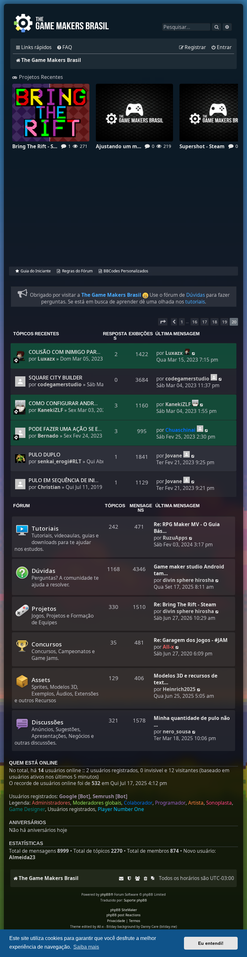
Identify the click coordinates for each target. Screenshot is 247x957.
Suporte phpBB (135, 900)
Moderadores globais (97, 803)
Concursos (47, 644)
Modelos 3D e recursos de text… (185, 679)
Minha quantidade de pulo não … (192, 721)
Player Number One (121, 809)
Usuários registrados (71, 809)
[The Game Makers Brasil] (64, 24)
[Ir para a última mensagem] (187, 351)
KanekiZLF (50, 410)
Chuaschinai (180, 430)
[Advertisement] (123, 213)
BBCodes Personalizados (126, 271)
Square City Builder (55, 377)
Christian (49, 487)
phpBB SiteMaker (123, 910)
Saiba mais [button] (86, 947)
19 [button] (224, 322)
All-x (168, 647)
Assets (41, 680)
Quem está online (33, 762)
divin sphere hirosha (188, 580)
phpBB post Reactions (123, 915)
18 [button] (214, 322)
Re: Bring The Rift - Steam (185, 604)
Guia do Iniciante (36, 271)
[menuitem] (64, 47)
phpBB (105, 894)
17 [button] (204, 322)
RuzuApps (175, 537)
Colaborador (138, 803)
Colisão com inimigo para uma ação (79, 351)
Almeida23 (22, 857)
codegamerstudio (60, 384)
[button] (163, 322)
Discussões (47, 722)
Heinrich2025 (179, 689)
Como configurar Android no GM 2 (77, 403)
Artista (196, 803)
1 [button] (182, 322)
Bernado (48, 435)
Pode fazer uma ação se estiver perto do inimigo (96, 428)
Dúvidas (195, 295)
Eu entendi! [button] (211, 943)
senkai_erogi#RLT (59, 461)
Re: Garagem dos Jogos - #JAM (191, 640)
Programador (170, 803)
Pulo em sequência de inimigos (70, 480)
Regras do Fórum (77, 271)
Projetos (44, 608)
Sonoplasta (219, 803)
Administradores (51, 803)
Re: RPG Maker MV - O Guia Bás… (187, 527)
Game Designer (27, 809)
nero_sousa (177, 731)
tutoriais (195, 301)
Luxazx (46, 358)
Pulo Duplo (44, 454)
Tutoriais (45, 528)
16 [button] (194, 322)
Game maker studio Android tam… (189, 570)
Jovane (173, 455)
